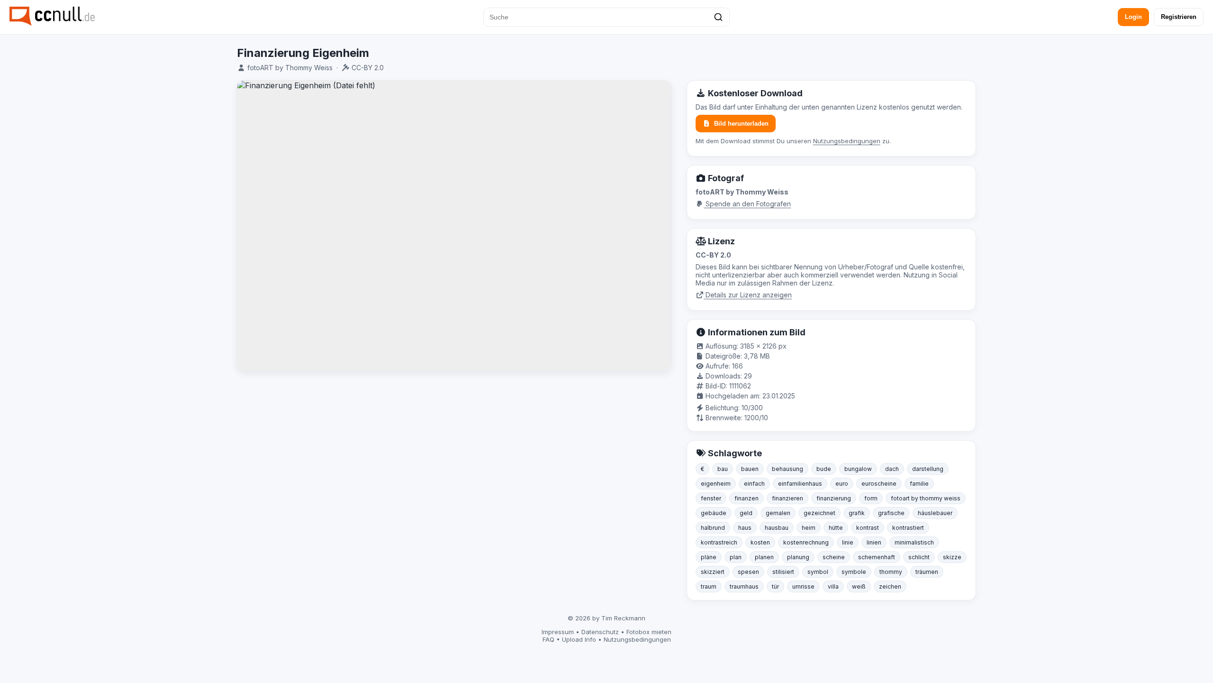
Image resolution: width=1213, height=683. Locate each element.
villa (833, 586)
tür (775, 586)
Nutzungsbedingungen (846, 141)
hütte (836, 527)
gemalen (778, 513)
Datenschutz (600, 632)
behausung (787, 468)
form (871, 498)
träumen (926, 571)
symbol (817, 571)
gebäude (713, 513)
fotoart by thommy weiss (925, 498)
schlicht (919, 557)
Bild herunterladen (741, 123)
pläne (708, 557)
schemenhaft (876, 557)
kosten (760, 542)
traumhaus (744, 586)
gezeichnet (819, 513)
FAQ (548, 639)
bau (722, 468)
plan (736, 557)
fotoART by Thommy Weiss (290, 68)
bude (823, 468)
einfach (754, 483)
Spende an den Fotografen (747, 204)
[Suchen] (718, 17)
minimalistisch (914, 542)
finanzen (746, 498)
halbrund (713, 527)
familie (919, 483)
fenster (711, 498)
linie (847, 542)
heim (808, 527)
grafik (857, 513)
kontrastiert (908, 527)
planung (798, 557)
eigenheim (716, 483)
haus (744, 527)
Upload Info (579, 639)
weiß (859, 586)
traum (708, 586)
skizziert (712, 571)
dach (892, 468)
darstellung (927, 468)
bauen (750, 468)
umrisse (803, 586)
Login (1133, 16)
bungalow (858, 468)
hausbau (776, 527)
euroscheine (878, 483)
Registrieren (1178, 16)
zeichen (890, 586)
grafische (891, 513)
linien (874, 542)
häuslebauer (935, 513)
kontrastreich (719, 542)
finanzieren (787, 498)
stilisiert (783, 571)
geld (746, 513)
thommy (890, 571)
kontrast (867, 527)
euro (841, 483)
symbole (854, 571)
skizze (952, 557)
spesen (748, 571)
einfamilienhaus (800, 483)
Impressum (558, 632)
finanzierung (833, 498)
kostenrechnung (806, 542)
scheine (834, 557)
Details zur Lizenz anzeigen (748, 295)
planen (764, 557)
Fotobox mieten (648, 632)
